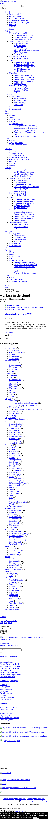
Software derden (19, 309)
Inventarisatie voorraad (27, 405)
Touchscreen (14, 555)
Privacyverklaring (26, 801)
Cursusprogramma (7, 720)
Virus (11, 576)
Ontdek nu (8, 12)
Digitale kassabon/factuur (23, 39)
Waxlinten (13, 607)
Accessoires (13, 363)
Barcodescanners (20, 100)
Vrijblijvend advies (16, 143)
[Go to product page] (26, 306)
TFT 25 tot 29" (15, 552)
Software (8, 31)
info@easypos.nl (6, 623)
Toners (11, 605)
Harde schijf (13, 382)
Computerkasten (15, 380)
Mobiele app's (14, 413)
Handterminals (14, 107)
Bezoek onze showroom (18, 145)
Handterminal (14, 369)
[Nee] (38, 818)
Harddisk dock (14, 456)
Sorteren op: (4, 299)
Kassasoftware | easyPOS (9, 664)
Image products (15, 460)
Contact (7, 138)
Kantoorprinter (14, 561)
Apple (11, 378)
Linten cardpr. (14, 590)
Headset (12, 458)
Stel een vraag (5, 643)
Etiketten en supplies (7, 697)
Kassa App (13, 354)
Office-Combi (14, 565)
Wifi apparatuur (15, 506)
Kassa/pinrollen (15, 586)
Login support (5, 716)
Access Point (14, 447)
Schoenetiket (14, 439)
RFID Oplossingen (21, 52)
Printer (7, 557)
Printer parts (13, 567)
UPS (11, 498)
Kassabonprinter (15, 563)
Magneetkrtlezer (15, 525)
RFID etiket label (15, 437)
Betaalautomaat (15, 109)
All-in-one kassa (20, 98)
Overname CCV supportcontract (26, 136)
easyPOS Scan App (21, 71)
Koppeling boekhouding (23, 75)
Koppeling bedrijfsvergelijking (25, 79)
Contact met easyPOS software (14, 799)
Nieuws (12, 27)
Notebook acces (15, 388)
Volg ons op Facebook (39, 728)
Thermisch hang (15, 441)
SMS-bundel (14, 599)
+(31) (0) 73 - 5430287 (8, 707)
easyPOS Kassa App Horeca (24, 67)
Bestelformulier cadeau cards (24, 130)
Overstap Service (15, 16)
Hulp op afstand (6, 713)
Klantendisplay (14, 523)
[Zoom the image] (24, 773)
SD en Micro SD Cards (18, 483)
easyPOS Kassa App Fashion (25, 63)
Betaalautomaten (6, 693)
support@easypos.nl (7, 709)
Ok (35, 818)
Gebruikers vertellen (16, 18)
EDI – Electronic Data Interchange (26, 50)
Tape (11, 601)
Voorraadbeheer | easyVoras (19, 41)
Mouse (11, 477)
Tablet (11, 394)
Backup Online (5, 670)
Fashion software (6, 662)
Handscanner (14, 367)
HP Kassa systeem (16, 510)
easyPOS (8, 399)
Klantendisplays (20, 103)
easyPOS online (10, 418)
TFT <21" (13, 548)
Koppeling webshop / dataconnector (27, 77)
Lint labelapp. (14, 588)
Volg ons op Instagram (12, 741)
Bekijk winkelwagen (7, 811)
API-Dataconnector (16, 350)
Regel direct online (16, 124)
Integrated (13, 574)
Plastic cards (13, 595)
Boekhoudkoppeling (16, 536)
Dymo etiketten (15, 426)
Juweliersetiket (14, 428)
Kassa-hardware (11, 515)
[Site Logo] (8, 1)
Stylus (11, 489)
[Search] (23, 6)
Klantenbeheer (14, 411)
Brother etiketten (15, 424)
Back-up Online (20, 54)
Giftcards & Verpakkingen (19, 23)
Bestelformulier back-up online (25, 128)
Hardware (8, 94)
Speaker (12, 487)
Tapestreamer (14, 493)
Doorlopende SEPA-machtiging (25, 126)
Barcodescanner (10, 361)
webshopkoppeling (12, 609)
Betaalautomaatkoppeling (23, 37)
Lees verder (9, 333)
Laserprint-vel (14, 430)
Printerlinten (13, 597)
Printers (3, 695)
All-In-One (13, 375)
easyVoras (13, 401)
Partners (12, 29)
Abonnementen (10, 348)
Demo (2, 660)
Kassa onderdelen (15, 519)
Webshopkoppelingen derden (10, 675)
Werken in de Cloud (7, 677)
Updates (12, 122)
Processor (12, 392)
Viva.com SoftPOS (21, 88)
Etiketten (8, 422)
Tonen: (3, 301)
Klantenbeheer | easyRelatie (19, 56)
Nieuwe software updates (9, 718)
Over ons (12, 25)
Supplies (8, 578)
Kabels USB (14, 464)
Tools (11, 496)
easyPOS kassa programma (24, 35)
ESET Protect (19, 92)
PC (10, 390)
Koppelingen (14, 73)
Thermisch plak (15, 443)
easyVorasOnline (20, 46)
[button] (2, 3)
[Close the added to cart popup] (25, 811)
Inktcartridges (14, 584)
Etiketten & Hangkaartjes (18, 20)
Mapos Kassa (14, 512)
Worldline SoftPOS (21, 90)
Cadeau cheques (15, 538)
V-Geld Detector (15, 527)
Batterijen (12, 449)
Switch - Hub (14, 491)
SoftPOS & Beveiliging (18, 86)
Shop (7, 111)
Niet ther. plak (14, 434)
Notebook (13, 386)
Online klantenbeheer (17, 420)
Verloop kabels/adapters (18, 502)
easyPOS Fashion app (22, 69)
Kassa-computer (11, 508)
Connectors (13, 451)
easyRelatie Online (21, 58)
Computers (9, 373)
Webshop (12, 416)
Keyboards (13, 472)
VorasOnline (14, 359)
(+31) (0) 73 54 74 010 (8, 621)
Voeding (12, 397)
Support (7, 113)
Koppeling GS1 (20, 84)
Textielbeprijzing (15, 603)
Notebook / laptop (16, 481)
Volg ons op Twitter (36, 732)
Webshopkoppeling (16, 544)
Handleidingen (14, 119)
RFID (11, 371)
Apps (11, 60)
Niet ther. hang (14, 432)
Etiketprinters (14, 453)
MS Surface (13, 384)
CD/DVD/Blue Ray (16, 580)
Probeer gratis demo (16, 14)
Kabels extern (14, 462)
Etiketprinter (13, 559)
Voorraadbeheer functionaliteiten (26, 403)
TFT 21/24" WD (15, 550)
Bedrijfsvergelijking (16, 531)
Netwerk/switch (15, 479)
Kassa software (15, 407)
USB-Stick (13, 500)
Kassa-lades (18, 105)
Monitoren (8, 546)
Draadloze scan (15, 365)
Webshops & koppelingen (9, 672)
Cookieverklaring (40, 801)
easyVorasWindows (21, 44)
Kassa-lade (13, 466)
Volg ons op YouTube (39, 736)
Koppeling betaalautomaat (23, 82)
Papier (11, 593)
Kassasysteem (14, 96)
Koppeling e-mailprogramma (20, 540)
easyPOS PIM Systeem (22, 48)
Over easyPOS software (36, 799)
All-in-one (18, 470)
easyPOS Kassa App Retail (24, 65)
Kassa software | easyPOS (19, 33)
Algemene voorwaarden (10, 801)
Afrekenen (19, 811)
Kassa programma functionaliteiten (26, 409)
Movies (12, 115)
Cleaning (12, 582)
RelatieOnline (14, 357)
